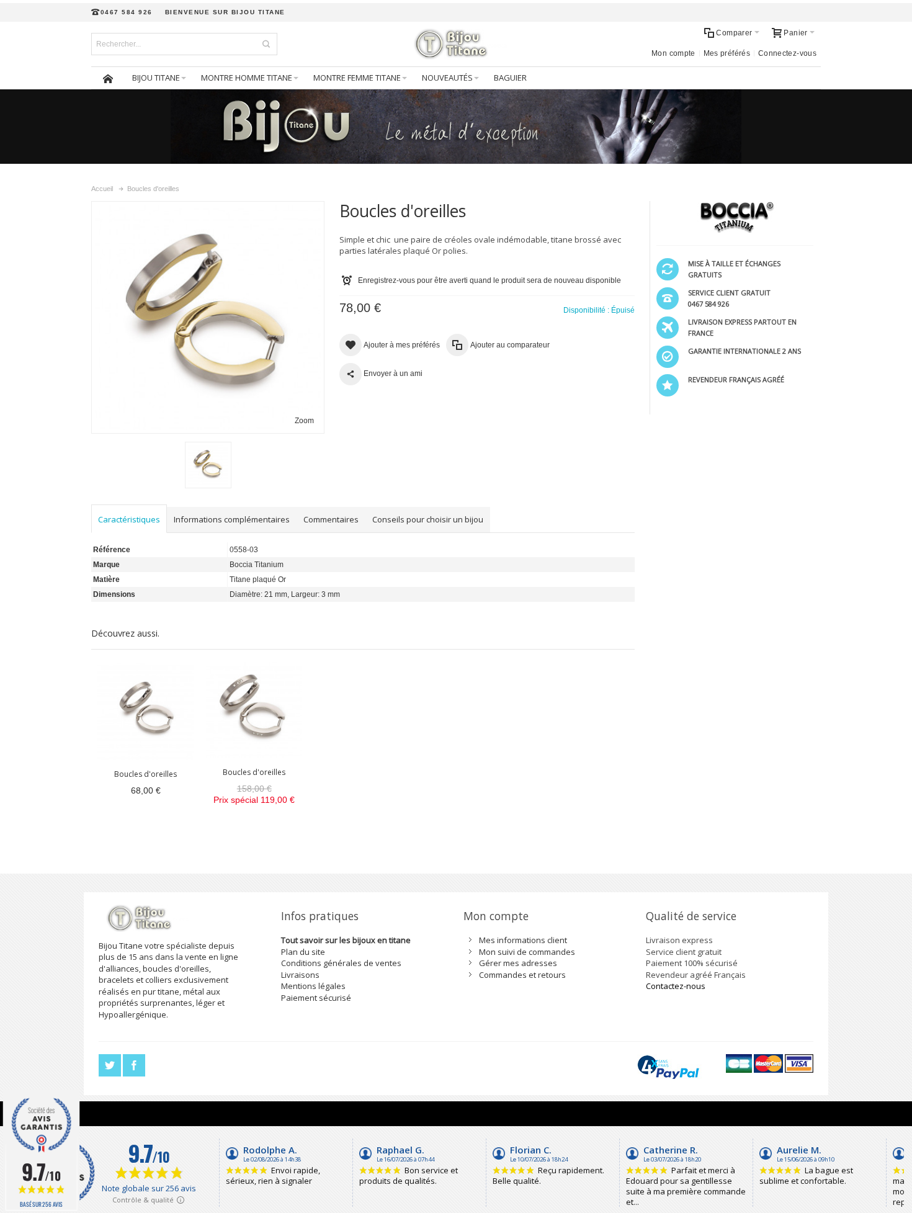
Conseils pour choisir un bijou (427, 519)
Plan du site (303, 951)
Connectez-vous (787, 53)
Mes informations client (523, 940)
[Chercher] (266, 44)
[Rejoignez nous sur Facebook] (134, 1065)
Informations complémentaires (232, 519)
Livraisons (300, 974)
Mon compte (673, 53)
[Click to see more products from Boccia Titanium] (734, 217)
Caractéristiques (129, 519)
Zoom (304, 420)
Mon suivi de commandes (527, 951)
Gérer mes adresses (518, 963)
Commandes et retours (522, 974)
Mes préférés (727, 53)
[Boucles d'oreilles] (145, 711)
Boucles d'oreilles (145, 774)
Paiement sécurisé (316, 997)
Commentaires (331, 519)
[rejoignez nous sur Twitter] (111, 1065)
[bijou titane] (456, 44)
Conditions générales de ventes (341, 963)
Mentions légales (313, 985)
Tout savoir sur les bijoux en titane (346, 940)
